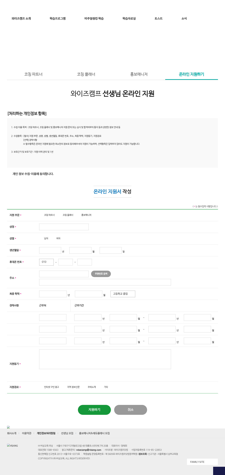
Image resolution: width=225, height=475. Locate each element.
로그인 (157, 7)
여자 (58, 238)
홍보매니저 (139, 74)
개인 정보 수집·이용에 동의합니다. (33, 174)
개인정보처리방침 (46, 433)
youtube (185, 433)
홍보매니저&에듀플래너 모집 (94, 433)
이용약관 (26, 433)
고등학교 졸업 (120, 293)
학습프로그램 (58, 18)
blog (207, 433)
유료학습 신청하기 (219, 81)
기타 (106, 387)
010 (44, 262)
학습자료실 (129, 18)
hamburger (202, 18)
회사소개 (11, 433)
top (219, 471)
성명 (13, 226)
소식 (184, 18)
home (94, 58)
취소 (131, 410)
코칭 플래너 (86, 74)
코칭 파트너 (33, 74)
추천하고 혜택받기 (219, 64)
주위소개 (92, 387)
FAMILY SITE (197, 462)
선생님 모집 (201, 7)
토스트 (159, 18)
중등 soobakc (19, 7)
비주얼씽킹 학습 (94, 18)
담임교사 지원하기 (219, 98)
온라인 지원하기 (191, 74)
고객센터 (178, 7)
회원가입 (167, 7)
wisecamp (112, 7)
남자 (46, 238)
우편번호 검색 (101, 273)
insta (192, 433)
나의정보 (189, 7)
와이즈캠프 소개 (21, 18)
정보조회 (143, 454)
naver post (215, 433)
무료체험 (219, 28)
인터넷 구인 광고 (51, 387)
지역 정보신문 (73, 387)
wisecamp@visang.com (88, 450)
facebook (200, 433)
